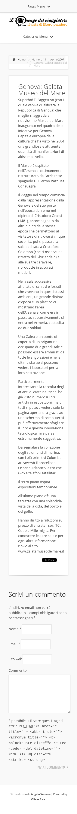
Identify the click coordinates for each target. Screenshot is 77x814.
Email (14, 644)
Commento (18, 670)
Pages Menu (36, 6)
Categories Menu (35, 36)
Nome (15, 629)
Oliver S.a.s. (38, 799)
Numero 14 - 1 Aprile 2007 (48, 59)
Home (21, 59)
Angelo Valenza (40, 794)
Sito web (15, 659)
